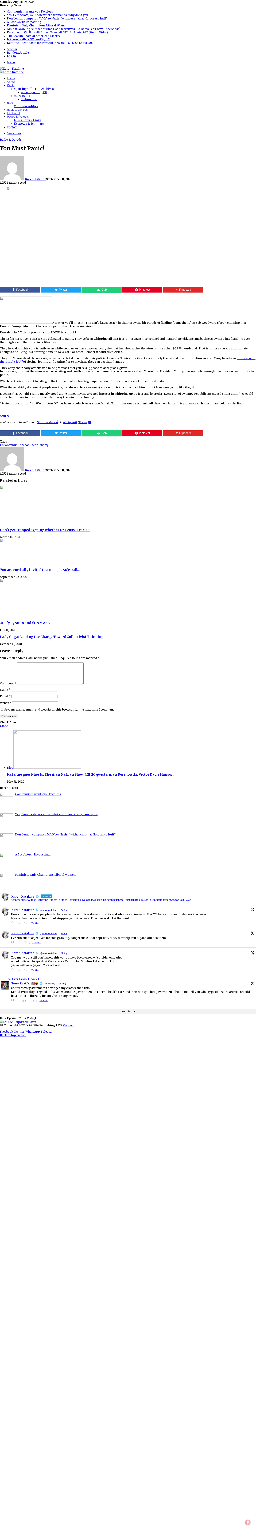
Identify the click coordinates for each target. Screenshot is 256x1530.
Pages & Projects (18, 116)
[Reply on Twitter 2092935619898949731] (13, 942)
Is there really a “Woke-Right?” (28, 39)
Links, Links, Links (27, 120)
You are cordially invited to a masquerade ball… (40, 570)
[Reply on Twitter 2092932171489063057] (13, 970)
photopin (69, 422)
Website (5, 703)
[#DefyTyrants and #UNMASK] (34, 616)
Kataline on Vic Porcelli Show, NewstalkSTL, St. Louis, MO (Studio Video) (57, 32)
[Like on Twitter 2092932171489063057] (26, 970)
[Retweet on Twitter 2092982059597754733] (20, 923)
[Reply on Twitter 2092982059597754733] (13, 923)
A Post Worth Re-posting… (25, 22)
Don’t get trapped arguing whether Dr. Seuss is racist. (45, 530)
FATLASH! (13, 113)
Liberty (43, 445)
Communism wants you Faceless (30, 11)
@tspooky (50, 983)
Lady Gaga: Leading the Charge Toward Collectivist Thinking (51, 637)
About (11, 82)
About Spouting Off (34, 92)
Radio (10, 85)
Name (5, 689)
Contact (12, 127)
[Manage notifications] (248, 1522)
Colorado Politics (26, 106)
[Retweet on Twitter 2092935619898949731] (20, 942)
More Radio (22, 95)
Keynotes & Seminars (29, 123)
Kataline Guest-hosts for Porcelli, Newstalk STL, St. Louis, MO (50, 43)
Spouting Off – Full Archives (34, 88)
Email (5, 696)
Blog (10, 102)
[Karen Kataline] (12, 68)
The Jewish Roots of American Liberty (33, 36)
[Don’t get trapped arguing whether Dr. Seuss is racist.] (34, 523)
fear (35, 445)
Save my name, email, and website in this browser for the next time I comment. (59, 709)
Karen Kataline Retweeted (25, 979)
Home (11, 78)
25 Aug (62, 983)
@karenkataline (48, 910)
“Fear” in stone (46, 422)
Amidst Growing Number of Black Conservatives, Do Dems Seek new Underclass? (64, 29)
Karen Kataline (35, 179)
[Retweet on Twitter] (9, 978)
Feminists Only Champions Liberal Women (37, 25)
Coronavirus (9, 445)
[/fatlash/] (18, 1022)
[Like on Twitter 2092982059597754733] (26, 923)
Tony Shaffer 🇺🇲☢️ (24, 983)
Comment (8, 683)
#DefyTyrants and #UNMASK (25, 623)
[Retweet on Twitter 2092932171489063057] (20, 970)
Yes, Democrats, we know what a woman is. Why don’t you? (48, 15)
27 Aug (64, 910)
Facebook (25, 445)
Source (5, 416)
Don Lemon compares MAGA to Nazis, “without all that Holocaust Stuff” (57, 18)
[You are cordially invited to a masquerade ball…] (19, 563)
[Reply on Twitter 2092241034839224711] (13, 1000)
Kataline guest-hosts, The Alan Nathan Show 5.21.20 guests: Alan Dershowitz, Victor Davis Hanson (90, 774)
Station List (29, 99)
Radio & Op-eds (17, 109)
